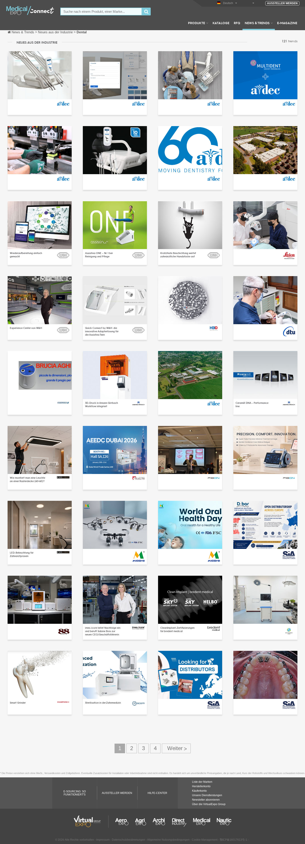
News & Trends (257, 23)
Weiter (176, 748)
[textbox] (101, 11)
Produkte (196, 23)
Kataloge (221, 23)
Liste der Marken (202, 781)
